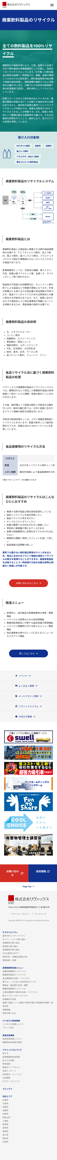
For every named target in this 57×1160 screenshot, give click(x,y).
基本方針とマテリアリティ (14, 936)
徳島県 (5, 1131)
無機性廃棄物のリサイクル (14, 988)
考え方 (5, 1053)
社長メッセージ (9, 1071)
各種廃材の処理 (9, 999)
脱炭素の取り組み (10, 946)
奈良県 (5, 1114)
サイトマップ (40, 914)
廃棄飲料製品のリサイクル (14, 975)
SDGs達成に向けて (10, 953)
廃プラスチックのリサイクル (15, 996)
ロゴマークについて (11, 1081)
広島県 (5, 1142)
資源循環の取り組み (11, 950)
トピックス (7, 1089)
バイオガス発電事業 (11, 1021)
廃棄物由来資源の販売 (12, 1042)
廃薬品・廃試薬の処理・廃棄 (15, 985)
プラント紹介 (8, 1027)
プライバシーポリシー (20, 914)
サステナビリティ (10, 932)
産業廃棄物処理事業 (11, 1057)
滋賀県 (5, 1110)
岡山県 (5, 1138)
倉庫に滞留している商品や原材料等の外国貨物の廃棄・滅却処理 (27, 1004)
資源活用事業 (8, 1035)
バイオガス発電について (13, 1024)
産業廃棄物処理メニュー (13, 968)
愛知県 (5, 1124)
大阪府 (5, 1103)
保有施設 (6, 1064)
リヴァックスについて (12, 1050)
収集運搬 (6, 1009)
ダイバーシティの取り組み (14, 939)
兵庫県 (5, 1100)
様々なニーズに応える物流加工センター (19, 982)
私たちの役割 (8, 1060)
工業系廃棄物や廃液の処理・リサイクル (19, 992)
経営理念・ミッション (12, 1074)
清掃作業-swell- (9, 1013)
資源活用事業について (12, 1039)
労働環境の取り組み (11, 943)
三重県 (5, 1121)
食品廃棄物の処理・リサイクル (16, 978)
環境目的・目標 (9, 960)
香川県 (5, 1135)
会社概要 (6, 1078)
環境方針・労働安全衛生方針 (15, 957)
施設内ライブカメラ (11, 1067)
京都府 (5, 1107)
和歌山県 (6, 1117)
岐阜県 (5, 1128)
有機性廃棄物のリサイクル (14, 971)
